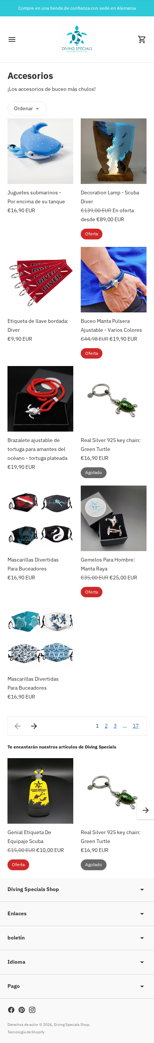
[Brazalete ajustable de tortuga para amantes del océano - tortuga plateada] (40, 399)
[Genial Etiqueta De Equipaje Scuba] (40, 791)
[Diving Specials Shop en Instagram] (32, 1010)
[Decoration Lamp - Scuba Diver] (114, 151)
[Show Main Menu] (12, 39)
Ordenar (23, 108)
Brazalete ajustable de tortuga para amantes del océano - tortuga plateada (37, 449)
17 (136, 725)
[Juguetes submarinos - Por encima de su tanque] (40, 151)
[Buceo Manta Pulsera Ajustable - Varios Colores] (114, 279)
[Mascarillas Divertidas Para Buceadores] (40, 518)
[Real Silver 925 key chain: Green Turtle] (114, 399)
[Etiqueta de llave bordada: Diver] (40, 279)
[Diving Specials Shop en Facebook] (11, 1010)
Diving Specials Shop (71, 1024)
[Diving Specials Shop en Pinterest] (21, 1010)
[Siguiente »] (34, 726)
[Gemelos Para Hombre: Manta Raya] (114, 518)
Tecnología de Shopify (25, 1032)
